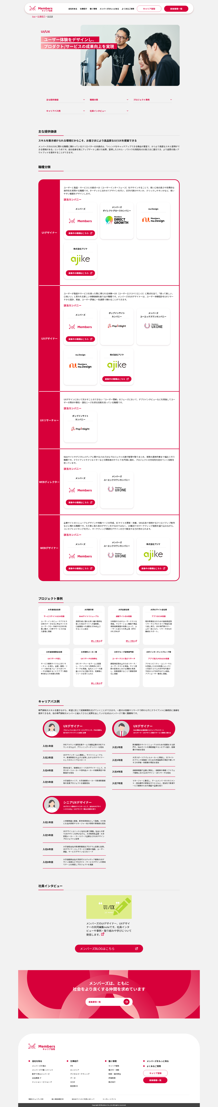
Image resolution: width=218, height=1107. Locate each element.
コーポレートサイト (109, 1099)
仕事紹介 (83, 8)
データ (73, 1078)
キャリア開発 (113, 1066)
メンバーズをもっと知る (109, 8)
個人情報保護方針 (58, 1099)
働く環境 (93, 8)
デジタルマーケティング (80, 1074)
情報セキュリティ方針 (36, 1099)
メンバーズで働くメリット (42, 1070)
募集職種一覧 (176, 8)
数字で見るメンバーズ (41, 1074)
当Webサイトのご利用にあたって (83, 1099)
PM (71, 1066)
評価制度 (112, 1078)
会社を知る (72, 8)
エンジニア (74, 1070)
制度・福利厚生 (114, 1074)
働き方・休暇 (113, 1070)
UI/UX (72, 1082)
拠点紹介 (112, 1082)
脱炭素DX (74, 1086)
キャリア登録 (149, 8)
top (33, 16)
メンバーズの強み (39, 1066)
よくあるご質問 (128, 8)
